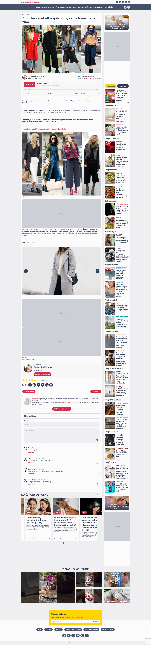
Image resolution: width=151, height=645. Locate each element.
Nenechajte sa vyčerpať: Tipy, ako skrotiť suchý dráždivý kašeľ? (122, 239)
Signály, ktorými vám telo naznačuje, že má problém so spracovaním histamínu (122, 162)
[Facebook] (117, 2)
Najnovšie (123, 86)
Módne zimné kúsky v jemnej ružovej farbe (51, 129)
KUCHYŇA (119, 435)
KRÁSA (38, 7)
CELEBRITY (44, 7)
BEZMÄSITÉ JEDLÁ (122, 449)
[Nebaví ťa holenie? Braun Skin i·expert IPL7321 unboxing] (89, 596)
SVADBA (105, 7)
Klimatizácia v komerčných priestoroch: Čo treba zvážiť (121, 393)
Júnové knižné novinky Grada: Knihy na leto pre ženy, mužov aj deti (122, 487)
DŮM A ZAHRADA (122, 204)
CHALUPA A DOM (122, 403)
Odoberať (96, 621)
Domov (24, 14)
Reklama (58, 629)
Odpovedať (31, 452)
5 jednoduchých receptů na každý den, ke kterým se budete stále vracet (122, 223)
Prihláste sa (36, 399)
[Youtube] (120, 2)
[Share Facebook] (30, 385)
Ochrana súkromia (91, 629)
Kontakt (48, 629)
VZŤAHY (57, 7)
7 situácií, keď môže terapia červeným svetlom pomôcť (121, 146)
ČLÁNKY (119, 235)
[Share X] (38, 385)
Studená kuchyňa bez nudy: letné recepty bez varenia (122, 453)
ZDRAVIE (68, 7)
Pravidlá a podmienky (73, 629)
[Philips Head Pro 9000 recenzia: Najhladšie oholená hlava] (117, 579)
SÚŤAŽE (110, 7)
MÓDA (91, 7)
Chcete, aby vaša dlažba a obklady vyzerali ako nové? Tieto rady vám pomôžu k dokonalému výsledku (122, 342)
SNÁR (87, 7)
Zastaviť (27, 93)
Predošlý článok (29, 392)
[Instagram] (123, 2)
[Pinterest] (126, 2)
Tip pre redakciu (107, 629)
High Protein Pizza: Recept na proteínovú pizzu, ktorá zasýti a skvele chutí (122, 178)
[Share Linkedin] (47, 385)
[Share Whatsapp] (34, 385)
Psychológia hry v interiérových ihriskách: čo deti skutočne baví (122, 308)
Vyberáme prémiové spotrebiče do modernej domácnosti (120, 441)
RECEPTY (62, 7)
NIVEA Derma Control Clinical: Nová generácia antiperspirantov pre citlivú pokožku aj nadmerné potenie (122, 291)
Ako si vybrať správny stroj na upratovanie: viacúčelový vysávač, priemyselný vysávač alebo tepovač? (121, 359)
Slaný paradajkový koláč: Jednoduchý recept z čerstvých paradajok (122, 193)
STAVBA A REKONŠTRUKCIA (122, 373)
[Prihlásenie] (125, 7)
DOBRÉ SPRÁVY (121, 268)
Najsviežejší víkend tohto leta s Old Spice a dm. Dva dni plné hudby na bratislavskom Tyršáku (122, 95)
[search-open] (128, 7)
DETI (117, 303)
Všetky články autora (42, 374)
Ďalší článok (95, 392)
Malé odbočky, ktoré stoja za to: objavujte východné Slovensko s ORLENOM (122, 274)
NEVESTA (119, 109)
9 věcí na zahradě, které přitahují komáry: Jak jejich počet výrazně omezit (122, 210)
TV (114, 7)
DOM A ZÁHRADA (122, 317)
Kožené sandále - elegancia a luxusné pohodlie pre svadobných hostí (122, 130)
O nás (40, 629)
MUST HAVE (120, 125)
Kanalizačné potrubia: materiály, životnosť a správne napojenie (120, 410)
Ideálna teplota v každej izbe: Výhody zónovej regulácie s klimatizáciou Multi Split (122, 424)
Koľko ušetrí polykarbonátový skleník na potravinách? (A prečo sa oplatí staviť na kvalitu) (122, 323)
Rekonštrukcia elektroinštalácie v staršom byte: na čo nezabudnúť (122, 379)
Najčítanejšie (111, 86)
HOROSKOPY (80, 7)
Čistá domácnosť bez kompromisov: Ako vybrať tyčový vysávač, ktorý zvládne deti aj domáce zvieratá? (122, 473)
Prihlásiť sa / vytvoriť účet (62, 409)
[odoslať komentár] (97, 440)
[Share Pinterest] (42, 385)
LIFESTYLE (51, 7)
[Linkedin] (129, 2)
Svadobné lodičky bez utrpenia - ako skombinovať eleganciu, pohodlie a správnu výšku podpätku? (122, 116)
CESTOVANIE (98, 7)
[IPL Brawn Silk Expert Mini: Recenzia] (117, 596)
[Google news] (82, 635)
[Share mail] (51, 385)
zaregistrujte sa (66, 403)
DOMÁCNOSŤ (120, 335)
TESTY (74, 7)
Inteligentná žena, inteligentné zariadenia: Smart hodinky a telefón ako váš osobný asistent (122, 256)
